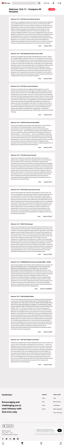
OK (59, 430)
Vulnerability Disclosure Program (10, 434)
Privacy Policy (5, 432)
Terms (11, 432)
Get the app (46, 3)
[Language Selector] (53, 3)
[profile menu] (59, 3)
